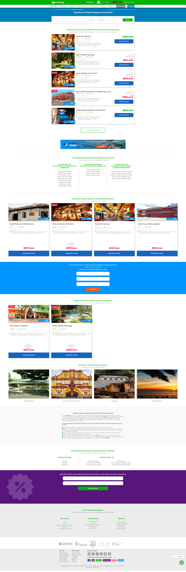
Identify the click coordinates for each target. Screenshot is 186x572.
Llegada (91, 17)
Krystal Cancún (93, 528)
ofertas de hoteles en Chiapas (109, 419)
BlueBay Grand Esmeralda (121, 523)
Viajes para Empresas (76, 554)
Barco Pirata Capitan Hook (64, 528)
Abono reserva (121, 565)
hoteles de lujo (112, 428)
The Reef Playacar (121, 527)
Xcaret (64, 522)
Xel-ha (64, 523)
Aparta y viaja (88, 567)
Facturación (100, 565)
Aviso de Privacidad (92, 565)
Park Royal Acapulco (121, 525)
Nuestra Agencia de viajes (66, 565)
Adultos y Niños (114, 17)
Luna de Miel (74, 558)
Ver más (95, 45)
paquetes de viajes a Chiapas (75, 420)
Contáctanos (75, 565)
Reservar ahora (124, 41)
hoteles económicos (99, 428)
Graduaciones (75, 556)
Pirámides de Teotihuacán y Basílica (65, 525)
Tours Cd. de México (63, 556)
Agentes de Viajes (108, 565)
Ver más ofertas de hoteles (93, 130)
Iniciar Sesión (118, 2)
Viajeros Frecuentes (76, 552)
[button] (83, 6)
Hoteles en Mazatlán (63, 554)
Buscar (128, 20)
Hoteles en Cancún (63, 552)
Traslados (74, 561)
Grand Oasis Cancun (93, 521)
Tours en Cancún (63, 558)
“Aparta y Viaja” (90, 430)
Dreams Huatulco (121, 522)
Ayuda (115, 565)
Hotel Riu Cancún (93, 526)
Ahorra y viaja (96, 567)
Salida (101, 17)
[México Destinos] (59, 2)
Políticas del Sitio (83, 565)
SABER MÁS (93, 289)
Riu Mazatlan (93, 523)
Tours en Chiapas (63, 559)
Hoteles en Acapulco (63, 561)
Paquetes (74, 559)
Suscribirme (93, 488)
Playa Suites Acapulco (121, 528)
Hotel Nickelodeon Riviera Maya (93, 524)
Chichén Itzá (65, 527)
